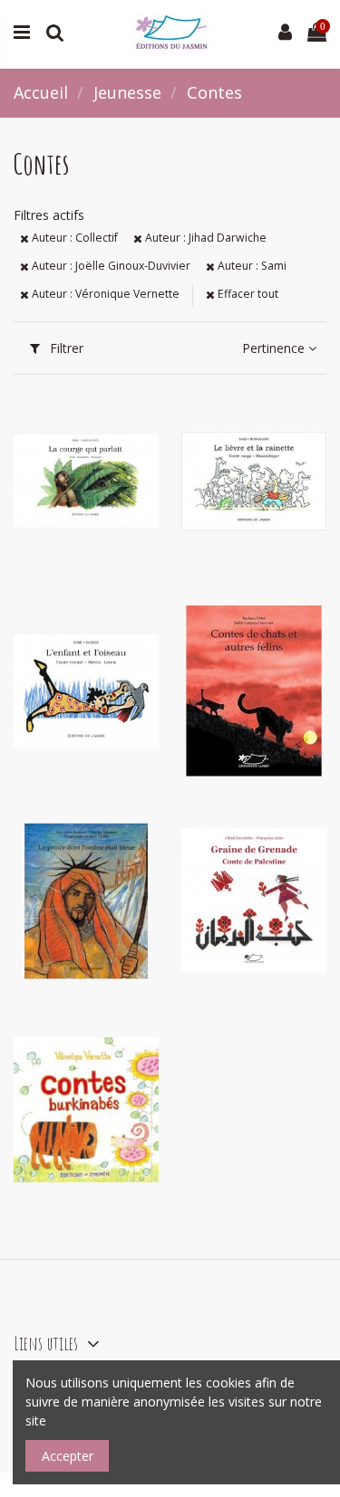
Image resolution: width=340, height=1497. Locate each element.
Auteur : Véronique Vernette (104, 293)
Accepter (67, 1455)
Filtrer (64, 348)
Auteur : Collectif (73, 237)
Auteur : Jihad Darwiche (204, 237)
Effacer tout (246, 293)
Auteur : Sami (251, 265)
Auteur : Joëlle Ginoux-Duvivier (109, 265)
